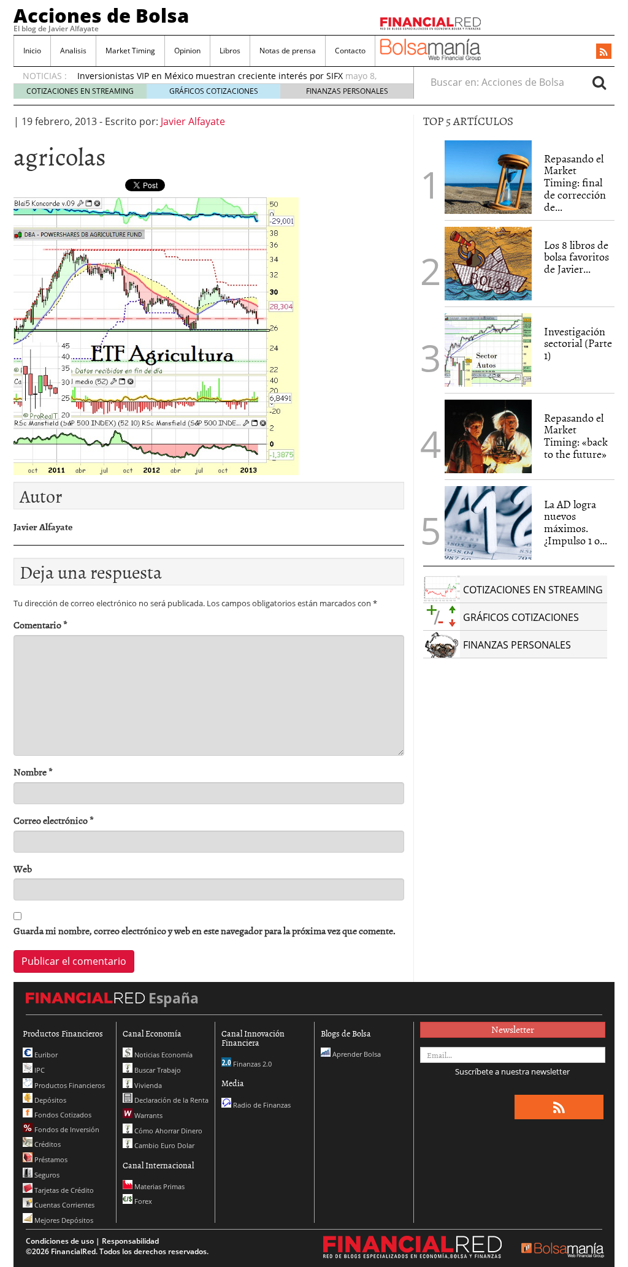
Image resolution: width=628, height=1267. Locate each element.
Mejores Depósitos (63, 1220)
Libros (230, 50)
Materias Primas (158, 1186)
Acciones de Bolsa (101, 15)
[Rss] (604, 52)
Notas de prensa (287, 50)
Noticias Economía (162, 1054)
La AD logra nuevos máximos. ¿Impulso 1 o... (575, 522)
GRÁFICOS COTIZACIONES (213, 91)
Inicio (32, 50)
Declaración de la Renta (170, 1100)
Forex (142, 1201)
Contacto (350, 50)
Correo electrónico (53, 820)
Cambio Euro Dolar (163, 1145)
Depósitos (49, 1100)
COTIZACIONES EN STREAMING (80, 91)
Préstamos (50, 1159)
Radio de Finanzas (261, 1104)
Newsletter (512, 1029)
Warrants (147, 1115)
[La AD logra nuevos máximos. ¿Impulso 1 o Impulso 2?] (488, 523)
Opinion (187, 50)
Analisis (73, 50)
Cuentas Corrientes (63, 1204)
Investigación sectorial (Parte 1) (578, 343)
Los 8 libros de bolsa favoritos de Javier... (576, 257)
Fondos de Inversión (66, 1129)
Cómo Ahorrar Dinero (167, 1130)
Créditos (47, 1144)
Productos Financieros (69, 1085)
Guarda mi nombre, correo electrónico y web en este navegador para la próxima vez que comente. (204, 931)
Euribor (45, 1054)
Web (22, 869)
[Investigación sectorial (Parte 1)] (488, 349)
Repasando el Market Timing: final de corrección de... (575, 182)
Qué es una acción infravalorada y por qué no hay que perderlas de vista (227, 77)
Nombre (33, 772)
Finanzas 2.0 (251, 1063)
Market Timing (130, 50)
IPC (39, 1070)
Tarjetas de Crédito (63, 1190)
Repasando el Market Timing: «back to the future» (576, 435)
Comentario (40, 625)
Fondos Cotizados (62, 1114)
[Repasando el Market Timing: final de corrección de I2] (488, 177)
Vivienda (147, 1085)
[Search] (599, 82)
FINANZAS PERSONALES (347, 91)
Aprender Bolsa (356, 1054)
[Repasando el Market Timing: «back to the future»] (488, 436)
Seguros (46, 1174)
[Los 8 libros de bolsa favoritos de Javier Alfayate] (488, 263)
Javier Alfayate (193, 121)
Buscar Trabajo (156, 1070)
